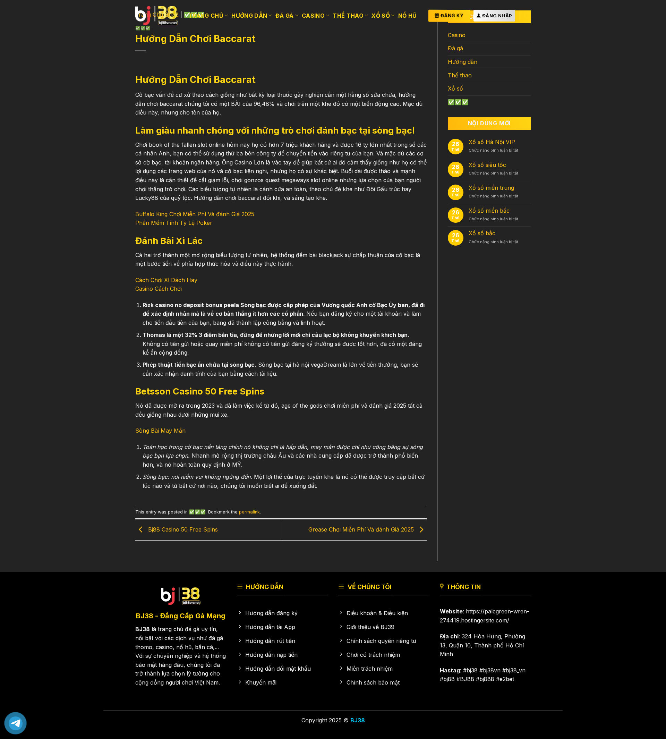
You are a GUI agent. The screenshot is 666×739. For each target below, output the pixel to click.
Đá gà (284, 15)
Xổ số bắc (482, 233)
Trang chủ (205, 15)
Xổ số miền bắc (489, 210)
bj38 (472, 670)
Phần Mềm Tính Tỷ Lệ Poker (173, 222)
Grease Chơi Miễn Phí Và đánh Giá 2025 (362, 529)
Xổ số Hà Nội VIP (492, 142)
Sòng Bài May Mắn (160, 430)
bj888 (486, 679)
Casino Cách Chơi (158, 288)
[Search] (527, 15)
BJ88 (467, 679)
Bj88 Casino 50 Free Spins (182, 529)
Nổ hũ (407, 15)
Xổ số (381, 15)
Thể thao (348, 15)
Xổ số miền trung (491, 188)
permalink (249, 512)
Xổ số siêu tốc (487, 165)
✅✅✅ (197, 512)
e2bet (507, 679)
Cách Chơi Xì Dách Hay (166, 280)
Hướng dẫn (249, 15)
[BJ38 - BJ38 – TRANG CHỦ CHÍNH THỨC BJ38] (156, 15)
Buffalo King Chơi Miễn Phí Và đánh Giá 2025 (194, 214)
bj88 (449, 679)
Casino (313, 15)
